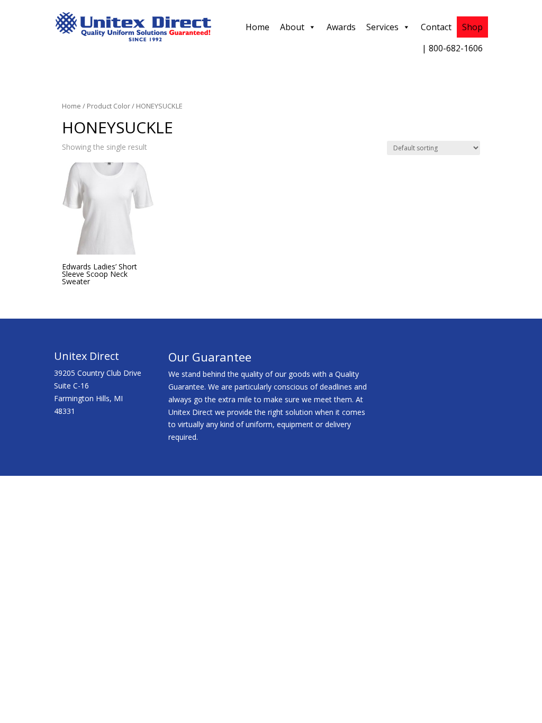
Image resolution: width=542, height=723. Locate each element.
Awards (341, 27)
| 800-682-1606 (452, 48)
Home (257, 27)
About (292, 27)
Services (382, 27)
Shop (472, 27)
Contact (436, 27)
